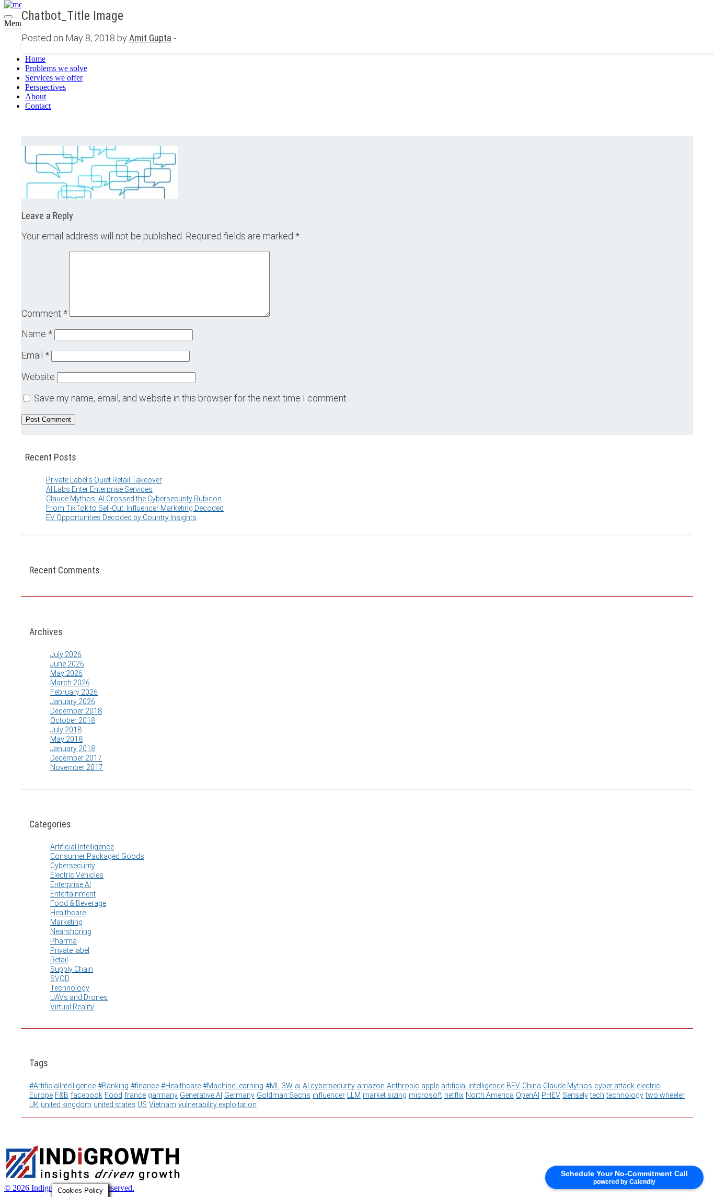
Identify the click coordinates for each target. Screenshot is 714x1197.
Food (113, 1095)
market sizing (385, 1095)
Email (35, 355)
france (135, 1095)
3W (287, 1085)
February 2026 (74, 692)
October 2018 (72, 720)
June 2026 (67, 664)
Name (36, 333)
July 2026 (66, 654)
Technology (69, 988)
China (531, 1085)
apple (430, 1085)
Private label (69, 950)
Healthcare (68, 912)
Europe (41, 1095)
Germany (239, 1095)
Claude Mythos (567, 1085)
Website (38, 376)
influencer (329, 1095)
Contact (38, 105)
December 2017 (76, 758)
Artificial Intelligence (82, 847)
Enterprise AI (70, 884)
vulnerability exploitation (217, 1104)
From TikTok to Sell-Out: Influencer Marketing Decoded (135, 508)
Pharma (63, 941)
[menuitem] (367, 59)
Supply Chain (71, 969)
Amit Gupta (150, 37)
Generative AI (201, 1095)
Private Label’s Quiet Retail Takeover (104, 480)
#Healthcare (181, 1085)
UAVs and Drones (79, 997)
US (142, 1104)
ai (298, 1085)
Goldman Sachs (283, 1095)
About (35, 96)
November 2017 (76, 767)
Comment (44, 313)
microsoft (425, 1095)
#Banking (113, 1085)
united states (114, 1104)
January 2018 (72, 748)
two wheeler (665, 1095)
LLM (354, 1095)
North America (490, 1095)
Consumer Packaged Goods (97, 856)
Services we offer (54, 77)
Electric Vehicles (76, 875)
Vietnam (162, 1104)
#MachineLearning (233, 1085)
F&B (61, 1095)
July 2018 (66, 730)
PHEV (551, 1095)
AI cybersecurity (329, 1085)
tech (597, 1095)
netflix (454, 1095)
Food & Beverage (78, 903)
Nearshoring (70, 931)
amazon (371, 1085)
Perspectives (45, 87)
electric (648, 1085)
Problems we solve (56, 68)
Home (35, 58)
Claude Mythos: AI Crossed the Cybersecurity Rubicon (134, 498)
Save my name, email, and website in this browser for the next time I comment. (191, 398)
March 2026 (70, 682)
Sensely (575, 1095)
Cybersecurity (72, 865)
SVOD (60, 978)
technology (624, 1095)
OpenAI (527, 1095)
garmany (163, 1095)
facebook (86, 1095)
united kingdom (66, 1104)
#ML (273, 1085)
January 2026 (72, 701)
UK (34, 1104)
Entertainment (73, 894)
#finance (145, 1085)
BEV (513, 1085)
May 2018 (66, 739)
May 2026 (66, 673)
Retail (59, 960)
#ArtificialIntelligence (62, 1085)
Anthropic (403, 1085)
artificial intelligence (472, 1085)
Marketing (66, 922)
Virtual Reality (72, 1007)
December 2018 (76, 711)
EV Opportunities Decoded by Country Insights (121, 517)
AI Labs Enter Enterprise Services (99, 489)
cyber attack (614, 1085)
